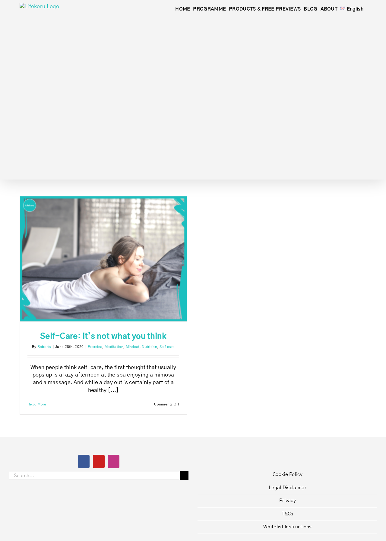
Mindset (133, 347)
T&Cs (287, 513)
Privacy (287, 500)
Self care (167, 347)
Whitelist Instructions (287, 526)
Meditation (114, 347)
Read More (36, 404)
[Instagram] (113, 461)
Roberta (44, 347)
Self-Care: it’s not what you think (103, 336)
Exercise (95, 347)
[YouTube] (98, 461)
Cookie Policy (287, 474)
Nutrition (149, 347)
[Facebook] (84, 461)
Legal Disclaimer (287, 487)
